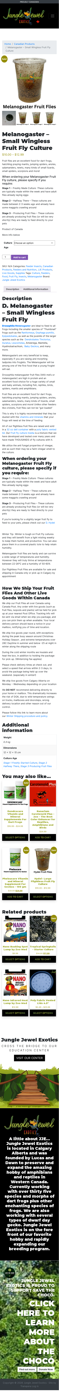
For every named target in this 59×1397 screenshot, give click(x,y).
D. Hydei (50, 522)
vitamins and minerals (31, 417)
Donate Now (46, 1369)
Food (5, 276)
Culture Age (8, 245)
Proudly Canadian (29, 2)
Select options (15, 837)
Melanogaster (35, 276)
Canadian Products (24, 43)
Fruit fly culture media (22, 432)
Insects (22, 276)
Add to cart (19, 257)
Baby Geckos (31, 346)
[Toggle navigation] (53, 16)
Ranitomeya (28, 332)
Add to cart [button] (43, 837)
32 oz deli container (17, 429)
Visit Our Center (29, 1058)
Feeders (45, 273)
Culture (36, 273)
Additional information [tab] (35, 289)
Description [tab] (12, 289)
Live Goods (8, 273)
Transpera (26, 1386)
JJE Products (45, 269)
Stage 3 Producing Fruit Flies (36, 766)
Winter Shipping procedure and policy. (27, 716)
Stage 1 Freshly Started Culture (20, 762)
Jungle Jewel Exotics (13, 279)
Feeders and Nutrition (24, 269)
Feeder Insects (34, 266)
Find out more (27, 1369)
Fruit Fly (13, 276)
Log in (35, 1386)
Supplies (20, 273)
